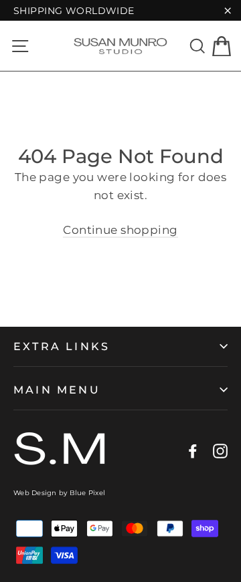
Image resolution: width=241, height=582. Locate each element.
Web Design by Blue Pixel (59, 492)
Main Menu (56, 390)
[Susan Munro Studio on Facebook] (192, 451)
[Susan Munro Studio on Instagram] (220, 451)
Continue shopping (120, 230)
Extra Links (61, 346)
